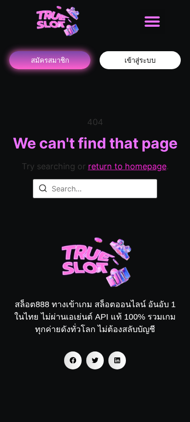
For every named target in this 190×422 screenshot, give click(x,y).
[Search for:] (95, 188)
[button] (152, 21)
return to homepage (127, 166)
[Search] (43, 189)
